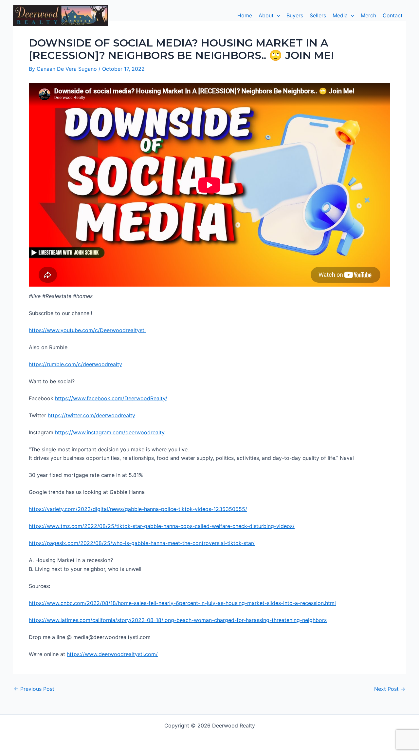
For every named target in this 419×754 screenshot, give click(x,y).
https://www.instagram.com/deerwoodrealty (110, 432)
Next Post (389, 688)
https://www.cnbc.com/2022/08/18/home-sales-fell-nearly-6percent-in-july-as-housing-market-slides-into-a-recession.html (182, 603)
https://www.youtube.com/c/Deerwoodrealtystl (87, 330)
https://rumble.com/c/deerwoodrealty (75, 364)
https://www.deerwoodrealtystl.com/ (112, 654)
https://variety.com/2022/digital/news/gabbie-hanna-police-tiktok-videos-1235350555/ (138, 509)
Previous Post (34, 688)
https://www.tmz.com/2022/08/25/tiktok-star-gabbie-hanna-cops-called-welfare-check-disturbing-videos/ (162, 526)
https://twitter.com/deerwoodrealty (91, 415)
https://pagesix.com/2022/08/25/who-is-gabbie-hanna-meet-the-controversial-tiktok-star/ (142, 543)
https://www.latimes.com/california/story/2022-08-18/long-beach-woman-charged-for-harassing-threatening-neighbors (178, 620)
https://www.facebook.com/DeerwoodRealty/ (111, 398)
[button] (269, 15)
